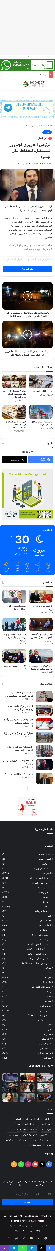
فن (49, 1029)
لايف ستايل (46, 1039)
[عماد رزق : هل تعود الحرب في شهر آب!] (28, 1097)
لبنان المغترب (45, 1043)
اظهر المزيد (28, 268)
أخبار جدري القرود (40, 882)
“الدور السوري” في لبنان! (15, 665)
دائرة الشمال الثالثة (37, 953)
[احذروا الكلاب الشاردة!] (41, 381)
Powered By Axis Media (32, 1221)
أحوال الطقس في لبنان (38, 878)
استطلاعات (44, 930)
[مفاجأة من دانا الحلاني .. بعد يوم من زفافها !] (28, 1087)
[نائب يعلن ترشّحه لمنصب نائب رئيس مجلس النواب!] (44, 710)
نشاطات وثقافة (42, 911)
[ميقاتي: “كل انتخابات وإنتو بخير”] (44, 778)
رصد (49, 991)
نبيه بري (48, 1145)
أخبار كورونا (43, 887)
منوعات (47, 1058)
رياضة (48, 996)
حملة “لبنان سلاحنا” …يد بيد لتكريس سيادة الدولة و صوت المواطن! (14, 394)
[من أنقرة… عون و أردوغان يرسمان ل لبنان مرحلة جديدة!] (14, 624)
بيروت (18, 1124)
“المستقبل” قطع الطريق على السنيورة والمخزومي (20, 748)
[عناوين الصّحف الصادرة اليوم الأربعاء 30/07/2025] (14, 412)
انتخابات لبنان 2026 (40, 935)
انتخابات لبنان (45, 925)
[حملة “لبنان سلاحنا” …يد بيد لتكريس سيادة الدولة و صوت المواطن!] (14, 381)
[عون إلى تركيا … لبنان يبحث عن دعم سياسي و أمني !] (41, 656)
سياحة (48, 1001)
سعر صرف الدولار (30, 1134)
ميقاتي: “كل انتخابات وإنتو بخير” (19, 774)
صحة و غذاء (45, 1006)
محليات (27, 125)
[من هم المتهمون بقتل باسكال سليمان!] (14, 596)
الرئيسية (46, 125)
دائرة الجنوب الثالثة (37, 944)
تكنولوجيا (47, 982)
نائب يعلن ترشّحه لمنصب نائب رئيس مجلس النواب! (20, 708)
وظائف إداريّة (40, 868)
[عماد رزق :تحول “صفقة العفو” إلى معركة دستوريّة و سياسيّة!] (41, 624)
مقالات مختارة (44, 1053)
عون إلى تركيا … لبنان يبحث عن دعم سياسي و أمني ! (41, 667)
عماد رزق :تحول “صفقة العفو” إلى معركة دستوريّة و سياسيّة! (41, 637)
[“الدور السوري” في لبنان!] (14, 656)
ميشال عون (10, 1140)
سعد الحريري (46, 1134)
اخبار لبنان (36, 125)
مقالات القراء (45, 1048)
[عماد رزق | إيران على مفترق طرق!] (10, 1087)
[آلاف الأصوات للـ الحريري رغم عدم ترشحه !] (44, 764)
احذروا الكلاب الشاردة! (43, 391)
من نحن (21, 1225)
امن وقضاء (44, 892)
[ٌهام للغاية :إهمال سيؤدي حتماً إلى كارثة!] (41, 412)
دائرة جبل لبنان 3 (38, 958)
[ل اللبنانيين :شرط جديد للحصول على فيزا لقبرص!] (10, 1077)
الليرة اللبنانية (30, 1124)
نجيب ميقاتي (36, 1145)
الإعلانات (11, 1225)
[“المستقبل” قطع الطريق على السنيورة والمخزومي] (44, 751)
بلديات (48, 968)
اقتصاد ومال (45, 920)
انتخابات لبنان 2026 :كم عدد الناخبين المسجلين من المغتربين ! (18, 694)
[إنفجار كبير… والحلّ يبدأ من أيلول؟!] (44, 737)
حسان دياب (21, 1129)
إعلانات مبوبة (45, 859)
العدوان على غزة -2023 (37, 1015)
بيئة (49, 972)
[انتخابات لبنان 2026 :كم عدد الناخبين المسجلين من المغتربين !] (44, 696)
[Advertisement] (27, 27)
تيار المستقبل (13, 259)
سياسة (45, 897)
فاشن (48, 1024)
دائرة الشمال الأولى (36, 949)
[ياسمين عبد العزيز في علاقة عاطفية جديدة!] (10, 1097)
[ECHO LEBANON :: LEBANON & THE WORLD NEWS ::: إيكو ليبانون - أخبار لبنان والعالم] (35, 84)
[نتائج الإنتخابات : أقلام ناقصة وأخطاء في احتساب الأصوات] (44, 724)
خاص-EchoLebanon (41, 987)
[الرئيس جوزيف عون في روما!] (41, 596)
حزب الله (33, 1129)
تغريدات (47, 977)
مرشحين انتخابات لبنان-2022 (35, 963)
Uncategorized (44, 854)
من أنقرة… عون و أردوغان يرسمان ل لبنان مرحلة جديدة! (14, 637)
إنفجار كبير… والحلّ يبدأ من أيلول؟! (18, 733)
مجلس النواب (38, 1140)
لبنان (49, 1140)
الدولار (18, 1119)
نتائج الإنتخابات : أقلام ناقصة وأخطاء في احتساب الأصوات (17, 721)
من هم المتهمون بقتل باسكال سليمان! (31, 74)
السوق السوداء (45, 1124)
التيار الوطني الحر (32, 1119)
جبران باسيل (46, 1129)
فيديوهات (47, 1034)
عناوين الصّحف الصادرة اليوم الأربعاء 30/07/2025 (16, 424)
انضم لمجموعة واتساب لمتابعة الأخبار (27, 56)
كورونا (46, 901)
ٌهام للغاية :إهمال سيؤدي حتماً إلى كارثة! (42, 423)
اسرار (48, 916)
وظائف (45, 864)
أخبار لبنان (47, 1119)
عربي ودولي (45, 1010)
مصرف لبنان (23, 1140)
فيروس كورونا (13, 1134)
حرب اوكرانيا (43, 1020)
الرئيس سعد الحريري (38, 259)
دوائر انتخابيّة (43, 939)
